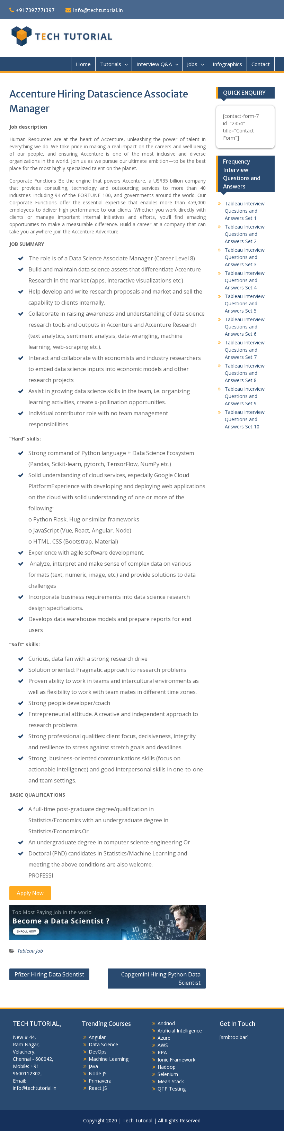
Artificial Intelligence (180, 1030)
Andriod (166, 1023)
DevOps (98, 1051)
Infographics (227, 64)
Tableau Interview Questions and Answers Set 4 (245, 280)
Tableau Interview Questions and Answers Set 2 (245, 233)
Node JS (98, 1073)
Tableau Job (30, 950)
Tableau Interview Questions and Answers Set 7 (245, 349)
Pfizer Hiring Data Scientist (49, 974)
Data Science (103, 1044)
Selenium (168, 1074)
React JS (98, 1088)
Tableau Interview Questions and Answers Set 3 (245, 257)
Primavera (100, 1080)
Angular (97, 1037)
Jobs (192, 64)
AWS (163, 1045)
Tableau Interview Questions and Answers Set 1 (245, 210)
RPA (162, 1052)
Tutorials (110, 64)
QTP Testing (172, 1088)
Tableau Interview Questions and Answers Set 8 (245, 372)
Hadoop (167, 1067)
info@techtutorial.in (98, 10)
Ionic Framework (176, 1059)
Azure (164, 1038)
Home (83, 64)
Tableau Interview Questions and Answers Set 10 (245, 419)
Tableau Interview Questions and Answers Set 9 (245, 396)
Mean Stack (171, 1081)
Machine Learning (108, 1059)
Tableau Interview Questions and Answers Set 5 (245, 303)
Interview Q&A (154, 64)
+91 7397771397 (35, 10)
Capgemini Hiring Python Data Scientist (161, 978)
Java (93, 1066)
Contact (260, 64)
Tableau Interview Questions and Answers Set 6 (245, 326)
